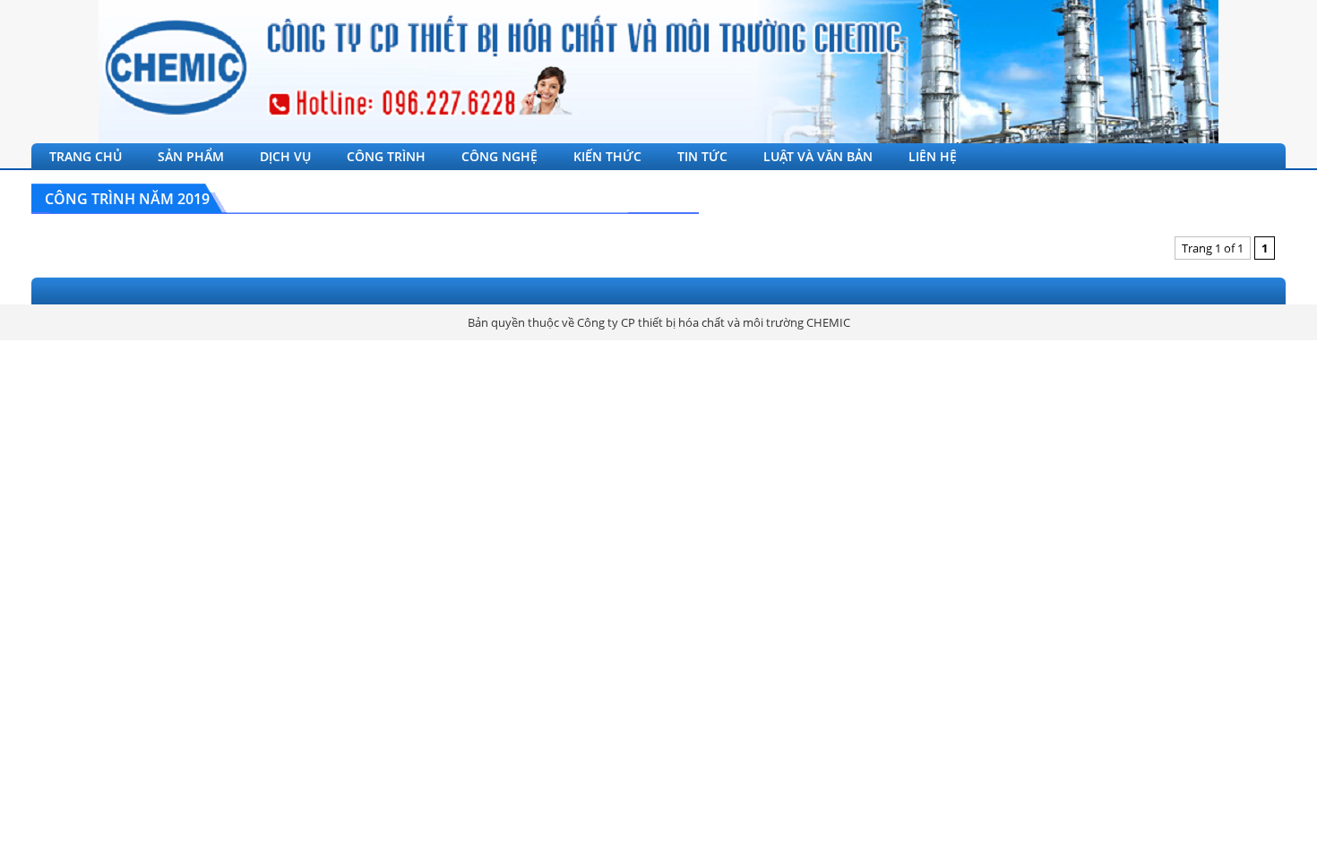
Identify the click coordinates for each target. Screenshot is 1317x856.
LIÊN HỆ (932, 156)
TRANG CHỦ (85, 156)
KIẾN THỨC (607, 156)
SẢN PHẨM (191, 156)
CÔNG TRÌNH (386, 156)
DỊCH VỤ (285, 156)
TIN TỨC (702, 156)
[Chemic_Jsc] (658, 71)
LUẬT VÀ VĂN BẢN (818, 156)
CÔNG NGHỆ (499, 156)
